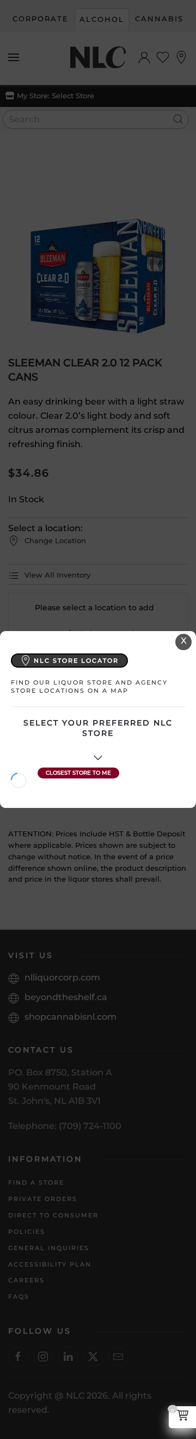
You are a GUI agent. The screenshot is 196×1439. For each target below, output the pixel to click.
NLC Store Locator (76, 660)
